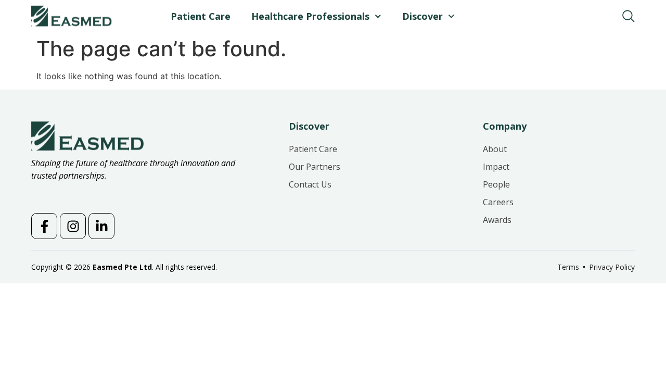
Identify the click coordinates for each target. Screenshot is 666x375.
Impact (496, 166)
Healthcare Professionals (310, 16)
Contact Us (310, 184)
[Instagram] (73, 226)
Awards (497, 220)
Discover (422, 16)
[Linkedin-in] (101, 226)
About (495, 149)
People (496, 184)
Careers (498, 202)
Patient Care (200, 16)
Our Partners (314, 166)
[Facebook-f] (44, 226)
